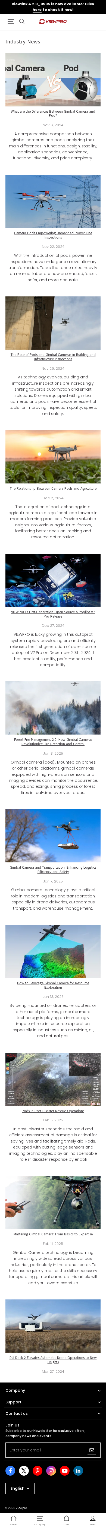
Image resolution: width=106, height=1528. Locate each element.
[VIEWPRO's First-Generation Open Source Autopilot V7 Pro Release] (53, 580)
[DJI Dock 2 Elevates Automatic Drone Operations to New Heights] (53, 1326)
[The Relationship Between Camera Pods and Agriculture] (53, 456)
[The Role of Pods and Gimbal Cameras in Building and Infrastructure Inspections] (53, 323)
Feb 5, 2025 (53, 1120)
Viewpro (21, 1508)
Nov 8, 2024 (53, 125)
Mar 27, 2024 (53, 1371)
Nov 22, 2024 (53, 246)
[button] (10, 21)
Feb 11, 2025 (53, 1243)
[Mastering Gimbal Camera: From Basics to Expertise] (53, 1202)
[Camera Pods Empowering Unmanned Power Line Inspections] (53, 201)
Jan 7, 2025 (53, 881)
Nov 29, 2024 (53, 368)
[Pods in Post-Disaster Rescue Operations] (53, 1079)
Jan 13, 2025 (53, 996)
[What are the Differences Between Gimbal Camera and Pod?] (53, 79)
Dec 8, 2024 (53, 498)
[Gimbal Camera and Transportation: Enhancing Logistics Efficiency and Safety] (53, 835)
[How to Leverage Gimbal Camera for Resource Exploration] (53, 951)
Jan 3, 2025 (53, 753)
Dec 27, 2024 (53, 625)
